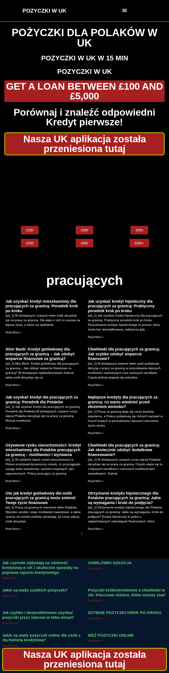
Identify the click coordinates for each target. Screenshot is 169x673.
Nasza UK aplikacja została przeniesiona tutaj (84, 143)
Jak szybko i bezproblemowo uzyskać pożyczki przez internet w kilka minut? (38, 615)
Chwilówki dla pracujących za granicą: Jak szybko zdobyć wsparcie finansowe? (124, 354)
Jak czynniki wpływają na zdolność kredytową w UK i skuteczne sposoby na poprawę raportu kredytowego (40, 568)
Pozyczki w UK (84, 71)
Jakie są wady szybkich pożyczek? (35, 590)
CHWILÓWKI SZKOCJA (110, 563)
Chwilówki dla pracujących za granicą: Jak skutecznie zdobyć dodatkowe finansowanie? (124, 450)
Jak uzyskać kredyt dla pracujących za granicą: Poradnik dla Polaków (42, 399)
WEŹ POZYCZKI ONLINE (111, 635)
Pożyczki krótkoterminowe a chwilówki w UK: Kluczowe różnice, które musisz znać (126, 592)
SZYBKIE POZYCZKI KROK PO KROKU (124, 612)
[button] (124, 10)
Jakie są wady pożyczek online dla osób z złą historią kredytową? (41, 637)
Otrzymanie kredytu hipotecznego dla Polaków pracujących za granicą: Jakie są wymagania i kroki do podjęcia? (124, 498)
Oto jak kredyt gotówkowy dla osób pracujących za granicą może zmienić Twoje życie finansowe (41, 498)
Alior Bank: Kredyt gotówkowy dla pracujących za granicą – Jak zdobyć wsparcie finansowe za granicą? (40, 354)
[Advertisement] (84, 190)
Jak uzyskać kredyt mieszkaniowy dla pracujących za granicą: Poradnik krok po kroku (42, 306)
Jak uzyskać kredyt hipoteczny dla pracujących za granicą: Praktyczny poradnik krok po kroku (121, 306)
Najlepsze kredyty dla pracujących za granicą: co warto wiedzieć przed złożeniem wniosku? (123, 402)
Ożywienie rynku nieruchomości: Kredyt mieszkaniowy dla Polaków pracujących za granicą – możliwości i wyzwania (43, 450)
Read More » (13, 332)
